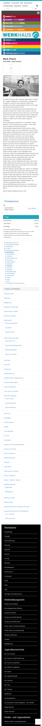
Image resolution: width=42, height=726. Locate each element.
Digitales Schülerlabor (11, 307)
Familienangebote (11, 350)
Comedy (9, 256)
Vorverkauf (15, 3)
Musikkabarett (11, 271)
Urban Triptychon (10, 475)
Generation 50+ (10, 341)
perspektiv (7, 440)
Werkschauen (8, 502)
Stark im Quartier (9, 453)
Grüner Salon (9, 399)
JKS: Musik (7, 671)
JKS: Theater (8, 689)
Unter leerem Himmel (11, 471)
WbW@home (9, 492)
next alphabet (8, 431)
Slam (8, 279)
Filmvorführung (12, 258)
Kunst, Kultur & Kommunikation (14, 626)
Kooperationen (9, 707)
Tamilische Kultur (9, 458)
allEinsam (7, 298)
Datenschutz (28, 3)
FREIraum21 (8, 320)
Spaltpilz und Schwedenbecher (14, 444)
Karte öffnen (32, 208)
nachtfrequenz (9, 422)
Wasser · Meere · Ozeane (12, 480)
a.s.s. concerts (9, 514)
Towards (7, 462)
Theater (6, 639)
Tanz (8, 281)
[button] (4, 243)
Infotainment (11, 262)
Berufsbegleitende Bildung (13, 608)
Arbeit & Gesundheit (11, 604)
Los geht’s (8, 328)
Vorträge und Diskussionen (16, 283)
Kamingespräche (10, 403)
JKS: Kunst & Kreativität (12, 663)
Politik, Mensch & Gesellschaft (14, 630)
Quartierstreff (9, 332)
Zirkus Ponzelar (9, 711)
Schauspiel (10, 275)
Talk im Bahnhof (10, 407)
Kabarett (10, 264)
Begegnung (8, 302)
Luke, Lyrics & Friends (11, 391)
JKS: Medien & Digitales (12, 667)
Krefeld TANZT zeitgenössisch (14, 378)
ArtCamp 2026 (8, 294)
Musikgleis (7, 418)
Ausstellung (11, 254)
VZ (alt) (8, 248)
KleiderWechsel (9, 373)
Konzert (9, 266)
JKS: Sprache (8, 680)
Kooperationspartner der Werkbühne (16, 511)
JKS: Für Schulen (9, 654)
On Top (6, 436)
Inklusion (7, 365)
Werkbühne (10, 252)
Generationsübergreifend (13, 345)
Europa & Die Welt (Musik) (12, 617)
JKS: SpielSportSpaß (10, 676)
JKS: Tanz (7, 685)
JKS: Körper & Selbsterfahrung (14, 658)
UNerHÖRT (7, 467)
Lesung (9, 268)
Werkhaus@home (10, 484)
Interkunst (7, 369)
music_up (7, 413)
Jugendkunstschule (12, 243)
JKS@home (8, 487)
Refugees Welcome (10, 635)
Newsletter (7, 3)
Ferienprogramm (9, 698)
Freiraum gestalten (11, 323)
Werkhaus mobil (9, 498)
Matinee (9, 270)
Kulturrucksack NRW (10, 382)
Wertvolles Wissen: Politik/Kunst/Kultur (17, 507)
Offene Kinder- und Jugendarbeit (15, 721)
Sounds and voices (10, 449)
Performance (11, 273)
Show (8, 277)
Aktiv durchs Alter (11, 354)
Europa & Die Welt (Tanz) (12, 622)
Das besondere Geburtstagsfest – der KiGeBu (19, 703)
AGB (21, 3)
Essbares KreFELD (10, 316)
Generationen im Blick (11, 338)
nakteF (6, 427)
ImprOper (7, 360)
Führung (9, 260)
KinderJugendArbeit (12, 244)
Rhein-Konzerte (10, 518)
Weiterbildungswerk (12, 250)
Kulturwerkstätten (10, 387)
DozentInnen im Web (11, 311)
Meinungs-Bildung (10, 396)
